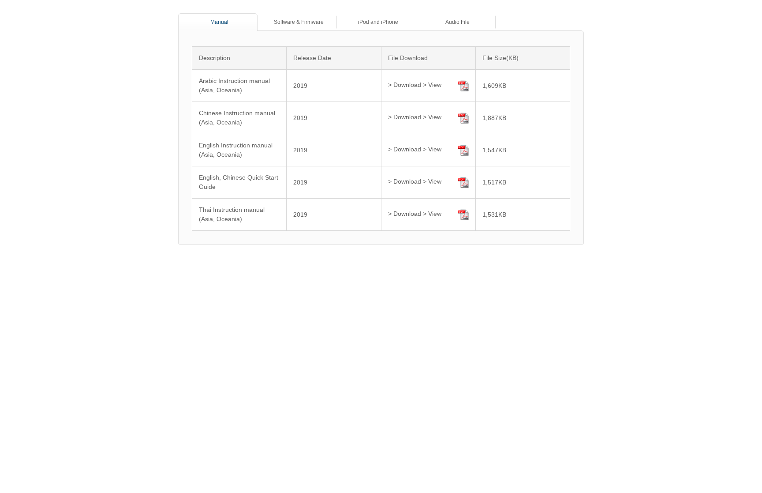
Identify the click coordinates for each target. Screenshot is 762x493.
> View (432, 84)
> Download (404, 84)
